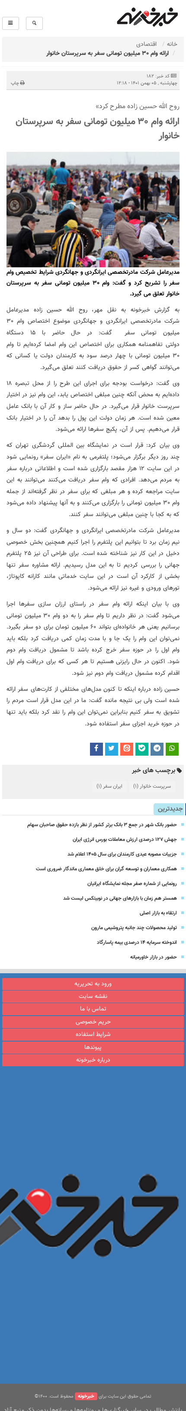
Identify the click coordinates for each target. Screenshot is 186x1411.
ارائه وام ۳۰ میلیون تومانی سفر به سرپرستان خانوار (98, 129)
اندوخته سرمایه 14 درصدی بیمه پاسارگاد (137, 942)
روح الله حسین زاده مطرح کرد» (138, 107)
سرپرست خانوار (152, 786)
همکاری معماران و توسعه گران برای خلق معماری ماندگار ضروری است (106, 869)
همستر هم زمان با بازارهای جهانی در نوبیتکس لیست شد (120, 898)
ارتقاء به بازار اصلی (158, 913)
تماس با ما (93, 1009)
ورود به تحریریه (93, 984)
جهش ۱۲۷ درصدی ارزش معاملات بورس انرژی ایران (125, 839)
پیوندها (93, 1047)
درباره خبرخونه (93, 1060)
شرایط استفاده (93, 1034)
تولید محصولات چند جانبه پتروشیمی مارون (134, 928)
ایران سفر (109, 786)
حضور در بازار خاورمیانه (153, 957)
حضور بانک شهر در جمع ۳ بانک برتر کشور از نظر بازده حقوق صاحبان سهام (102, 825)
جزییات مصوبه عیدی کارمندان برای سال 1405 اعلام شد (122, 854)
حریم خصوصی (93, 1022)
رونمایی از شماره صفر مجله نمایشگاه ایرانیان (132, 884)
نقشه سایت (93, 996)
